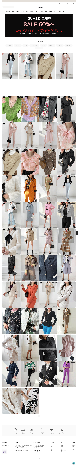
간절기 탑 (25, 45)
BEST (13, 11)
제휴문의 (62, 446)
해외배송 (62, 445)
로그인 (59, 3)
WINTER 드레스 (68, 45)
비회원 (73, 446)
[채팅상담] (73, 463)
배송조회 (73, 444)
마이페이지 (66, 3)
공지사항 (52, 444)
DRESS (22, 11)
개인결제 (73, 449)
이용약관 (62, 449)
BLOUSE (31, 11)
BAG (46, 11)
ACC (54, 11)
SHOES (50, 11)
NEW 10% (8, 11)
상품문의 (52, 446)
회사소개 (62, 444)
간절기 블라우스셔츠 (34, 45)
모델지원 (62, 447)
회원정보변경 (74, 445)
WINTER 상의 (51, 45)
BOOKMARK (4, 3)
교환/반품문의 (53, 447)
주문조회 (73, 3)
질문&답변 (73, 447)
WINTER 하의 (60, 45)
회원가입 (62, 3)
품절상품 (52, 450)
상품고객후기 (52, 449)
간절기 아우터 (9, 45)
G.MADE (59, 11)
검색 (12, 6)
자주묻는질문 (63, 451)
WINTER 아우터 (39, 48)
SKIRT (37, 11)
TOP (27, 11)
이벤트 (51, 445)
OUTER (17, 11)
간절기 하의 (43, 45)
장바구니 (70, 3)
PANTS (41, 11)
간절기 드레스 (18, 45)
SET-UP (64, 11)
